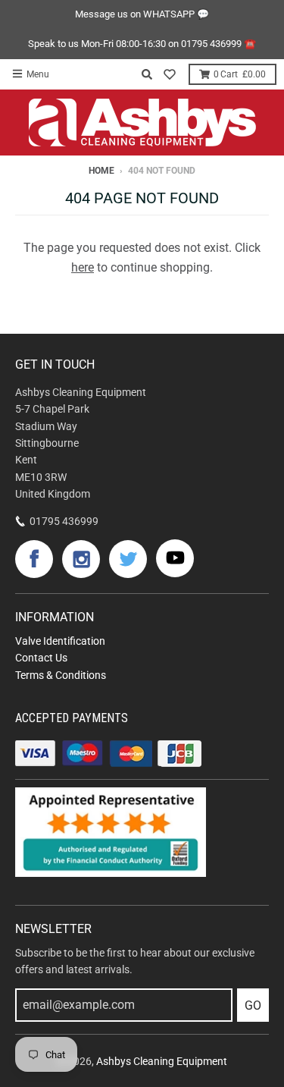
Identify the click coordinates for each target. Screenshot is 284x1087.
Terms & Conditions (60, 675)
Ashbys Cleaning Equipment (161, 1061)
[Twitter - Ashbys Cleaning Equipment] (128, 559)
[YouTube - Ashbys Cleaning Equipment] (175, 558)
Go (253, 1005)
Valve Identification (60, 641)
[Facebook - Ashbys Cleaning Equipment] (34, 559)
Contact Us (41, 658)
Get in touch (55, 364)
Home (101, 170)
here (82, 267)
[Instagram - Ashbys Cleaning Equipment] (81, 559)
